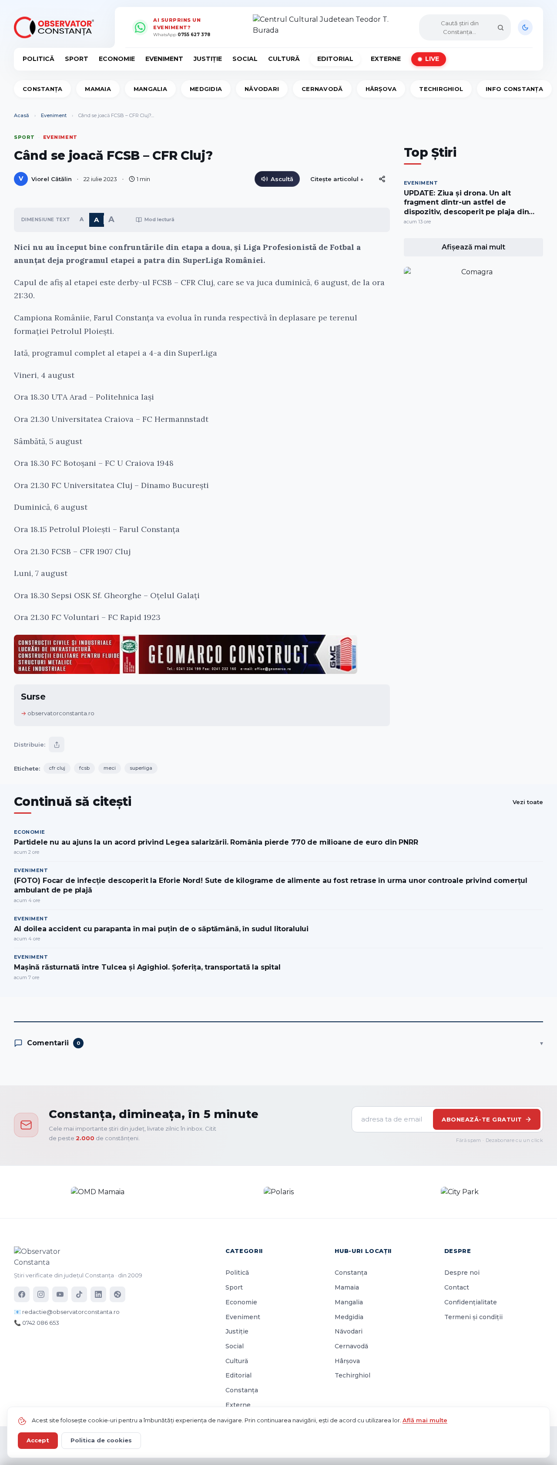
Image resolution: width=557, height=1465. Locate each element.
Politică (38, 59)
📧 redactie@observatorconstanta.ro (67, 1311)
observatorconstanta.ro (60, 713)
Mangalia (150, 88)
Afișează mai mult (473, 247)
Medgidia (206, 88)
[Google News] (117, 1294)
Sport (76, 59)
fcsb (84, 768)
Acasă (21, 115)
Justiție (208, 59)
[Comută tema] (525, 27)
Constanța (42, 88)
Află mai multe (425, 1420)
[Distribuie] (382, 179)
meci (110, 768)
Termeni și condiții (473, 1317)
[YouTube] (60, 1294)
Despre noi (462, 1272)
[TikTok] (79, 1294)
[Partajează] (56, 744)
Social (245, 59)
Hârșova (381, 88)
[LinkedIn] (98, 1294)
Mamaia (98, 88)
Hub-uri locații (363, 1250)
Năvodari (262, 88)
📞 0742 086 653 (36, 1322)
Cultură (284, 59)
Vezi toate (528, 801)
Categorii (244, 1250)
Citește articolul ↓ (337, 178)
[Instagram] (41, 1294)
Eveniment (164, 59)
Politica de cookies (101, 1440)
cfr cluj (57, 768)
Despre (457, 1250)
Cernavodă (322, 88)
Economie (117, 59)
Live (432, 59)
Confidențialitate (470, 1302)
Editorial (335, 59)
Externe (386, 59)
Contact (456, 1287)
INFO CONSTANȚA (514, 88)
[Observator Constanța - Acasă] (56, 27)
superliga (141, 768)
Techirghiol (441, 88)
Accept (38, 1440)
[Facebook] (22, 1294)
